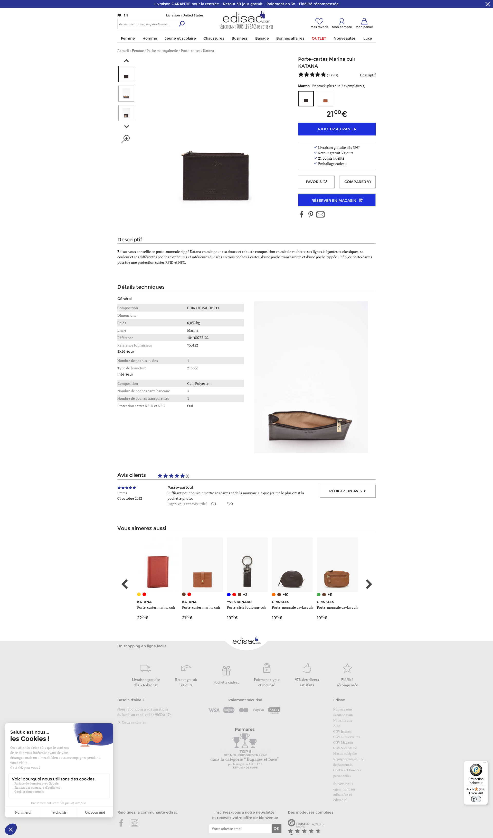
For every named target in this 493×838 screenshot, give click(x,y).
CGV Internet (342, 731)
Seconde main (343, 714)
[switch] (476, 799)
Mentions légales (345, 753)
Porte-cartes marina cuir (156, 607)
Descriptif (368, 74)
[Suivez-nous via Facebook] (301, 215)
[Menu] (485, 764)
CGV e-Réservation (346, 736)
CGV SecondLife (345, 747)
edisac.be (340, 794)
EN (126, 15)
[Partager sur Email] (320, 215)
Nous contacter (133, 722)
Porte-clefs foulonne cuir (247, 607)
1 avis (332, 74)
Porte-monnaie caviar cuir (292, 607)
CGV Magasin (343, 742)
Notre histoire (342, 720)
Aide (336, 725)
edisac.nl (340, 799)
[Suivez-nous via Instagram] (134, 823)
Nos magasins (342, 709)
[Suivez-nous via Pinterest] (310, 215)
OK (276, 828)
